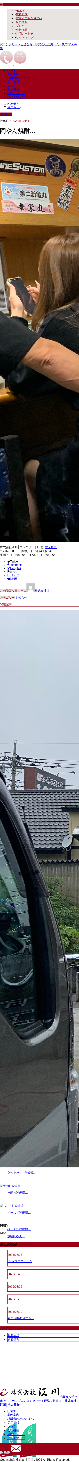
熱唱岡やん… (16, 1236)
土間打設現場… (17, 1192)
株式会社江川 (43, 590)
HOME (20, 10)
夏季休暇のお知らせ (21, 1318)
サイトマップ (24, 37)
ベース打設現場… (19, 1212)
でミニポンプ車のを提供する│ (38, 1400)
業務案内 (22, 14)
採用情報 (22, 22)
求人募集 (51, 547)
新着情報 (13, 1339)
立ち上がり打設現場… (22, 1172)
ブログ (20, 25)
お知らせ (21, 597)
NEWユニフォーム (20, 1261)
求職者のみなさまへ (29, 18)
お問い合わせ (24, 33)
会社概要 (22, 29)
